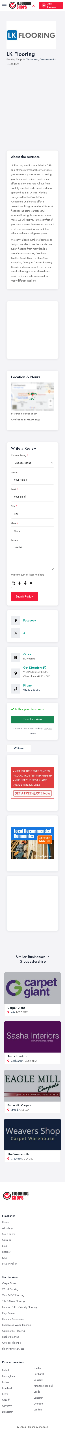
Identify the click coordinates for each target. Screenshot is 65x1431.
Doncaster (7, 1412)
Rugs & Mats (8, 1313)
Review (14, 540)
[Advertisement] (32, 106)
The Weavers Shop (19, 1154)
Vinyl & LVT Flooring (13, 1295)
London (38, 1409)
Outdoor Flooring (11, 1343)
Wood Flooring (10, 1289)
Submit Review (24, 596)
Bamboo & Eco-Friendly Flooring (19, 1307)
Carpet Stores (9, 1283)
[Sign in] (33, 5)
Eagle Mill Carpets (19, 1105)
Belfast (5, 1370)
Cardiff (6, 1400)
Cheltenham (32, 59)
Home (5, 1222)
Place (13, 523)
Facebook (29, 620)
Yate (13, 1012)
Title (13, 506)
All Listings (7, 1228)
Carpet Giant (16, 1008)
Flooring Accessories (13, 1319)
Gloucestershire (48, 59)
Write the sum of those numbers (27, 574)
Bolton (5, 1382)
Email (13, 489)
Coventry (7, 1406)
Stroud (14, 1110)
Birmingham (8, 1376)
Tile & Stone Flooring (13, 1301)
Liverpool (38, 1403)
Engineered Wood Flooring (16, 1325)
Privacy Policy (9, 1263)
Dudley (37, 1368)
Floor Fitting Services (13, 1348)
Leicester (38, 1397)
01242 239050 (31, 690)
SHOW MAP (32, 396)
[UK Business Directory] (32, 843)
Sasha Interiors (17, 1056)
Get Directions (33, 668)
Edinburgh (39, 1374)
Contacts (6, 1240)
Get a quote (8, 1234)
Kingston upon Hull (43, 1386)
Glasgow (38, 1380)
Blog (4, 1246)
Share (20, 748)
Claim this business (32, 719)
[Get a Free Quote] (32, 783)
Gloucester (16, 1158)
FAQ (4, 1258)
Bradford (7, 1388)
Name (14, 472)
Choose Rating (18, 455)
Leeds (37, 1392)
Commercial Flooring (13, 1331)
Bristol (5, 1394)
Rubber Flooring (10, 1337)
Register (6, 1252)
